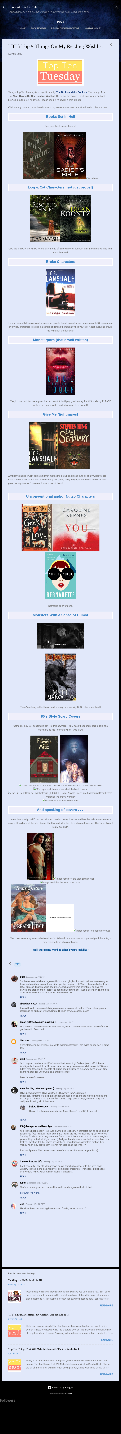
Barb (22, 976)
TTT (17, 964)
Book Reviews (38, 28)
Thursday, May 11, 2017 (59, 1107)
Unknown (24, 1040)
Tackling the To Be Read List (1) (25, 1280)
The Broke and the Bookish (71, 92)
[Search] (117, 8)
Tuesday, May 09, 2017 (35, 977)
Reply (23, 997)
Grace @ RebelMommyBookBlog (37, 1022)
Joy (22, 1204)
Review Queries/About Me (65, 28)
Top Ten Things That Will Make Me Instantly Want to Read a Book (44, 1349)
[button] (111, 45)
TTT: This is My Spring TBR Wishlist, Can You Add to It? (38, 1314)
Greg (22, 1058)
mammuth (67, 1394)
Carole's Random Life (31, 1161)
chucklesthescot (28, 1003)
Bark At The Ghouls (23, 7)
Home (23, 28)
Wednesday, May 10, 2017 (37, 1183)
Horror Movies (93, 28)
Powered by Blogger (62, 1387)
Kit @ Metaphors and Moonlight (36, 1126)
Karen (23, 1182)
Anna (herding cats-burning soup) (37, 1088)
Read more (106, 1305)
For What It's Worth (30, 1192)
